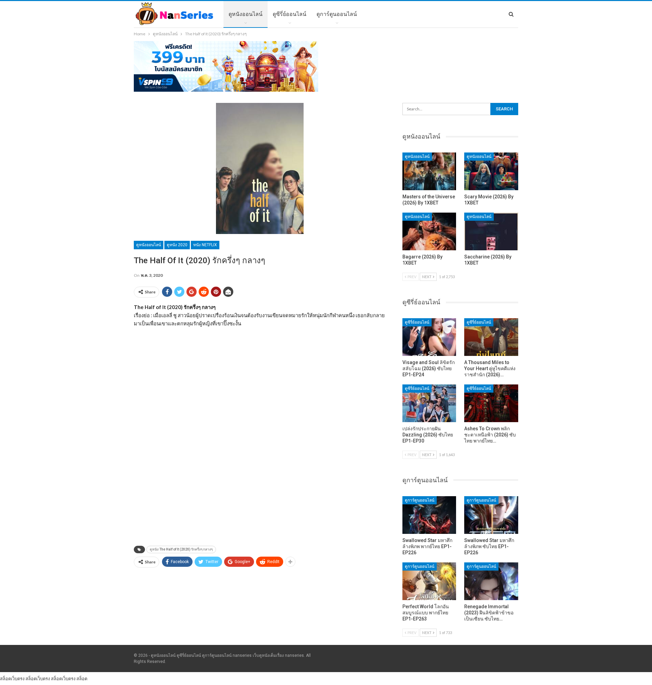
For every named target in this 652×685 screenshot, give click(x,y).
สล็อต (81, 678)
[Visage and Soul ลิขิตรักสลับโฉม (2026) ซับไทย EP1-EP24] (429, 337)
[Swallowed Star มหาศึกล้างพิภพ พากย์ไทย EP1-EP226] (429, 515)
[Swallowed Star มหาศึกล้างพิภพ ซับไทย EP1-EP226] (491, 515)
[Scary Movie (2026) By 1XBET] (491, 171)
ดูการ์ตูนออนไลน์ (336, 14)
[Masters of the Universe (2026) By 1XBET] (429, 171)
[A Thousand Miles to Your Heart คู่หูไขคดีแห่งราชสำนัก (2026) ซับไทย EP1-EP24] (491, 337)
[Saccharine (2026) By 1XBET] (491, 231)
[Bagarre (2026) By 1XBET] (429, 231)
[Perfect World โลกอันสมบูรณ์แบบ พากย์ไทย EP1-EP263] (429, 581)
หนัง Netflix (205, 244)
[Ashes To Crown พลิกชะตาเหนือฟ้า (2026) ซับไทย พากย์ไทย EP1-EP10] (491, 403)
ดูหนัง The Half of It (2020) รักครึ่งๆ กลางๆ (181, 549)
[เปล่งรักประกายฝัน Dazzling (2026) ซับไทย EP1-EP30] (429, 403)
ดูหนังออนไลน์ (245, 14)
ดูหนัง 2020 (177, 244)
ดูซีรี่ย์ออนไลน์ (289, 14)
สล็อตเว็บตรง (12, 678)
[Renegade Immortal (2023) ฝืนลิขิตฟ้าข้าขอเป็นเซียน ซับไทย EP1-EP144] (491, 581)
